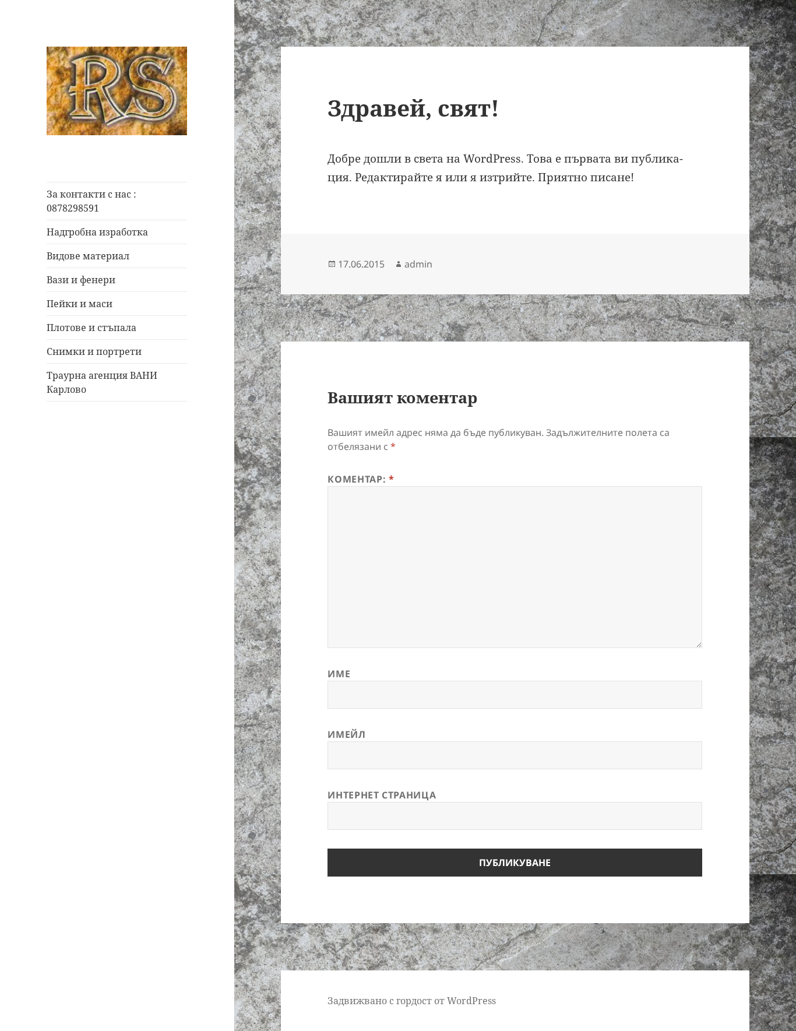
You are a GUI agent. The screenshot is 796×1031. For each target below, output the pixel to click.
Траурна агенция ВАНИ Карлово (102, 382)
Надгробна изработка (97, 232)
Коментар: (360, 479)
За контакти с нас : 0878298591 (91, 201)
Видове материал (88, 255)
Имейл (346, 734)
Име (338, 673)
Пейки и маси (79, 303)
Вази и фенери (81, 279)
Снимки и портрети (94, 351)
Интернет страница (381, 795)
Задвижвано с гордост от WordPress (411, 1000)
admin (418, 264)
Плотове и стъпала (91, 327)
